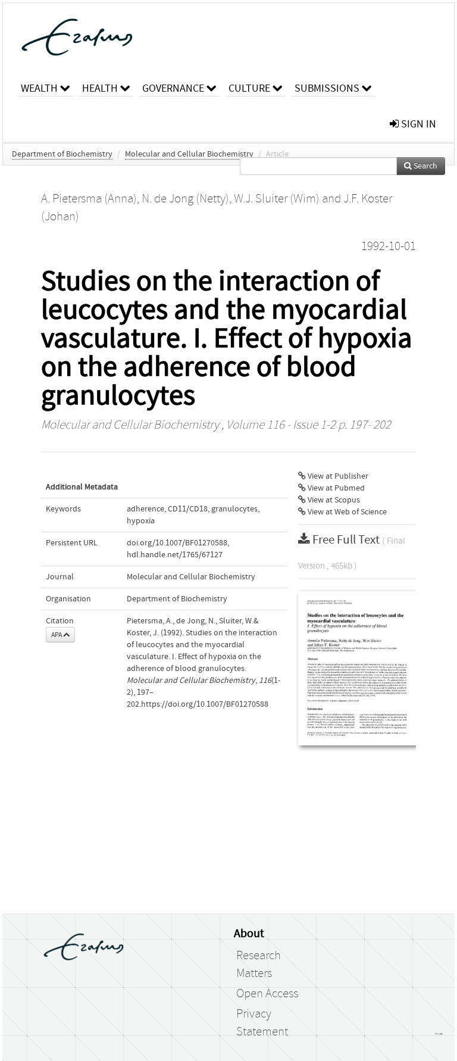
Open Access (267, 994)
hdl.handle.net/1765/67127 (175, 555)
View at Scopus (333, 500)
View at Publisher (337, 476)
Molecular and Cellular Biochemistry (189, 154)
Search (424, 166)
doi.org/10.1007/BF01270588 (177, 543)
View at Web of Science (346, 512)
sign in (417, 124)
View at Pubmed (335, 488)
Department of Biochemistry (62, 154)
